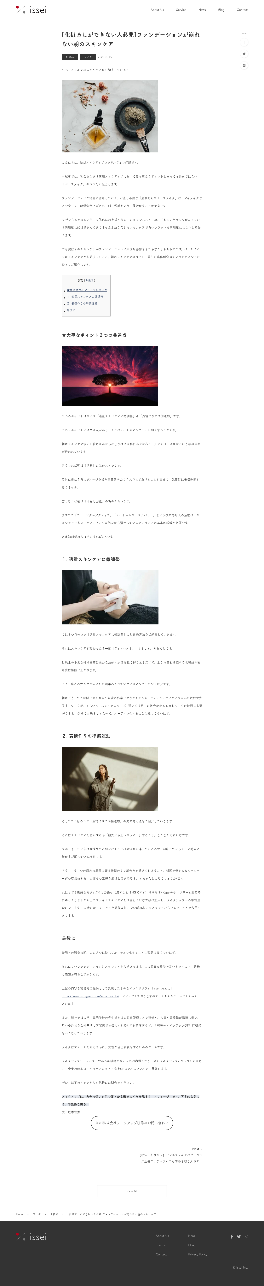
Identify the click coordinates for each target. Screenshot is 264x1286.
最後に (71, 310)
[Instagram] (246, 1236)
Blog (221, 9)
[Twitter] (239, 1236)
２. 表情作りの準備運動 (82, 303)
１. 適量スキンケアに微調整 (85, 296)
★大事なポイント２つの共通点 (87, 289)
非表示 (89, 280)
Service (181, 9)
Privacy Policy (197, 1254)
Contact (242, 9)
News (202, 9)
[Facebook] (232, 1236)
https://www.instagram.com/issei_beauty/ (90, 996)
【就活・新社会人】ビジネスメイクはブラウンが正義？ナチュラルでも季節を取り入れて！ (170, 1155)
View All (132, 1191)
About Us (157, 9)
